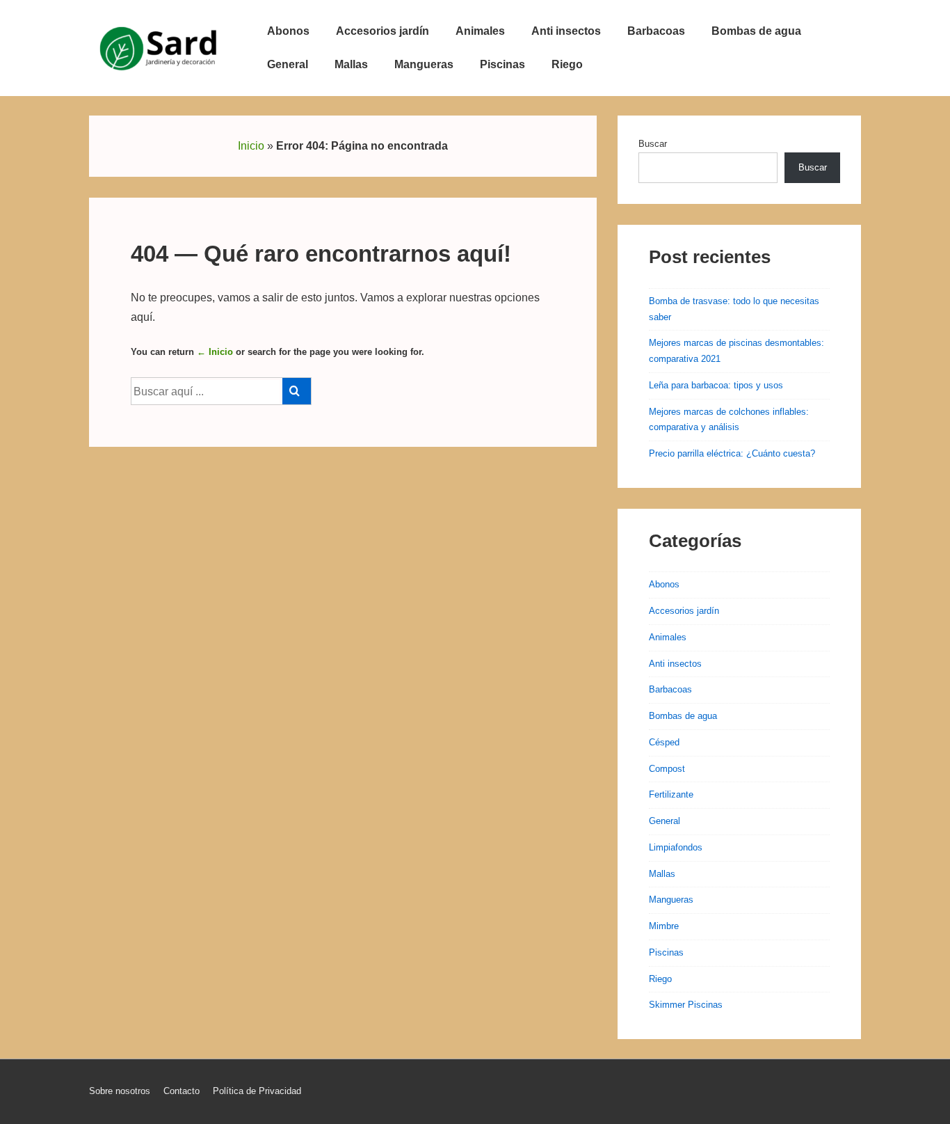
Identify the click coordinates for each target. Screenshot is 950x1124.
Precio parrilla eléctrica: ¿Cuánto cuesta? (732, 453)
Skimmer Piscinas (686, 1004)
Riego (567, 64)
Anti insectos (566, 31)
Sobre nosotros (119, 1091)
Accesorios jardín (382, 31)
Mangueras (423, 64)
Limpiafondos (675, 847)
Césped (664, 742)
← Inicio (215, 352)
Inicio (251, 146)
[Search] (296, 391)
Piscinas (502, 64)
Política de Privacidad (257, 1091)
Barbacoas (656, 31)
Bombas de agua (756, 31)
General (287, 64)
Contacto (181, 1091)
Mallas (351, 64)
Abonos (288, 31)
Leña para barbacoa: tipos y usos (716, 385)
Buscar (652, 143)
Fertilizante (671, 794)
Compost (667, 768)
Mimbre (664, 926)
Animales (480, 31)
